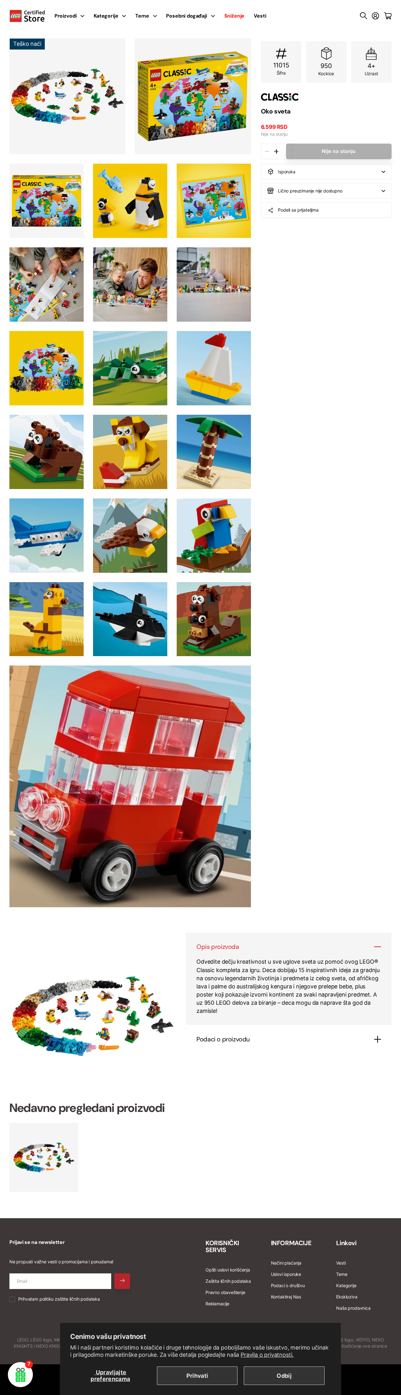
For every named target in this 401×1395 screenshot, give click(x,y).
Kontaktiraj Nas (286, 1296)
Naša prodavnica (353, 1308)
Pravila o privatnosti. (267, 1354)
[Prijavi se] (375, 16)
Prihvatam (59, 1299)
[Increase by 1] (276, 151)
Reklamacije (217, 1303)
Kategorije (106, 16)
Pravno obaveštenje (225, 1292)
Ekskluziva (346, 1296)
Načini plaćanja (286, 1263)
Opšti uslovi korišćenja (228, 1269)
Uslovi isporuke (286, 1274)
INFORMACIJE (291, 1243)
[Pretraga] (363, 16)
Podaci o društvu (288, 1285)
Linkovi (346, 1243)
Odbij (284, 1375)
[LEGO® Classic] (326, 96)
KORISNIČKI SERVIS (222, 1246)
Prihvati (197, 1375)
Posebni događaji (186, 16)
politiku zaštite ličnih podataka (69, 1299)
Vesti (260, 16)
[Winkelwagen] (388, 16)
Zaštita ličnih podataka (228, 1281)
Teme (142, 16)
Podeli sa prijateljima (298, 210)
